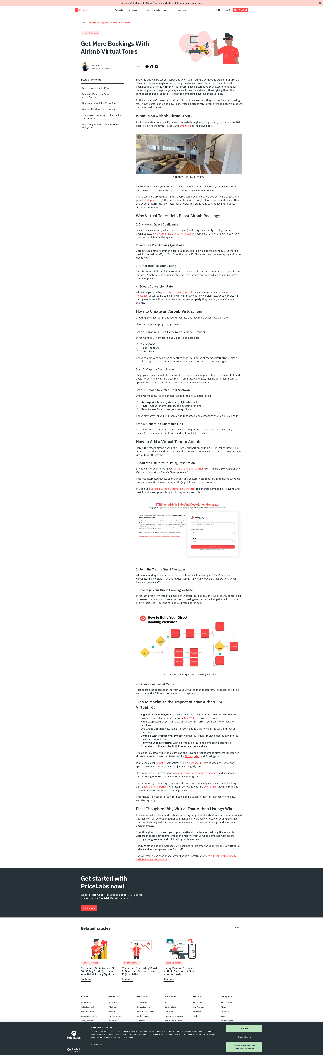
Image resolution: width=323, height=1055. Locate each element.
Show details (96, 1044)
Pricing (147, 10)
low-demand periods (156, 786)
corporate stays (162, 233)
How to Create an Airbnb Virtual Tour (99, 103)
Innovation (169, 1012)
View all (238, 927)
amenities (185, 125)
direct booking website (180, 292)
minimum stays (181, 773)
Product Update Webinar (173, 1021)
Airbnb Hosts (113, 1002)
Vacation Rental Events (145, 1012)
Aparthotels (113, 1021)
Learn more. (196, 3)
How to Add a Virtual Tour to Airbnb (98, 109)
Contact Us (225, 1012)
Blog (83, 22)
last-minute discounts (204, 773)
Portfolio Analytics (87, 1012)
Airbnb (188, 756)
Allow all (244, 1029)
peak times (210, 786)
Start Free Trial (240, 10)
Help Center (197, 1012)
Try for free (89, 908)
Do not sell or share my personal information (244, 1046)
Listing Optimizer (87, 1021)
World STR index (142, 1002)
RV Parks (112, 1012)
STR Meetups (141, 1021)
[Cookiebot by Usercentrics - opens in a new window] (74, 1050)
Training (196, 1016)
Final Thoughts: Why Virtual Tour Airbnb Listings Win (100, 126)
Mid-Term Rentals (115, 1016)
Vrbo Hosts (113, 1007)
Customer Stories (171, 1007)
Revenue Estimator (144, 1007)
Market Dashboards (87, 1007)
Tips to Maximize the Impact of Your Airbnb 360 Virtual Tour (102, 117)
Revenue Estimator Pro (89, 1016)
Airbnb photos (150, 200)
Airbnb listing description (189, 468)
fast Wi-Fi (189, 718)
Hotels (157, 10)
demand (160, 763)
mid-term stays (184, 233)
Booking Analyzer (143, 1016)
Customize (243, 1037)
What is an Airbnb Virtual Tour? (96, 88)
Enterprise (168, 10)
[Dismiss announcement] (320, 3)
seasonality (195, 763)
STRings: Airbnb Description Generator (172, 488)
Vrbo (196, 756)
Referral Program (227, 1021)
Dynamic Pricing (86, 1002)
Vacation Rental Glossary (174, 1016)
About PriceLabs (226, 1002)
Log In (228, 10)
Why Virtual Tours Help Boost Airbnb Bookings (95, 95)
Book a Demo (197, 1002)
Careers (223, 1016)
